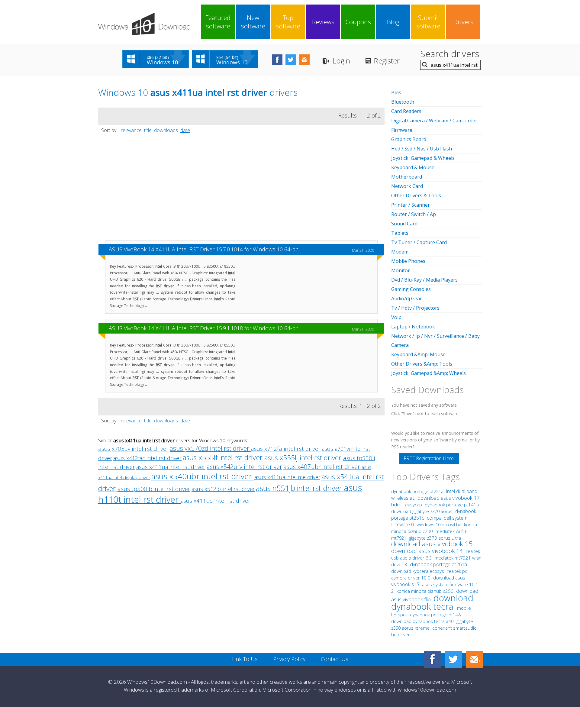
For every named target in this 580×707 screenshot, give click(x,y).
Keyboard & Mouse (412, 167)
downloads (166, 130)
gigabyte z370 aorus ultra (435, 538)
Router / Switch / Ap (413, 214)
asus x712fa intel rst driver (286, 448)
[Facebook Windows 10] (432, 659)
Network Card (407, 186)
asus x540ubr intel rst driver (202, 476)
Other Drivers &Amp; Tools (421, 363)
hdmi (396, 504)
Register (387, 61)
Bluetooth (402, 101)
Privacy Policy (289, 659)
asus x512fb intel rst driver (223, 488)
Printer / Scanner (410, 205)
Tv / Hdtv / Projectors (415, 308)
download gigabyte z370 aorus (422, 511)
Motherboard (406, 176)
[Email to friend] (304, 59)
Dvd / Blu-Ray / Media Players (424, 279)
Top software (288, 21)
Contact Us (334, 659)
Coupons (358, 22)
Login (341, 61)
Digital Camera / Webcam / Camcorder (434, 120)
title (148, 130)
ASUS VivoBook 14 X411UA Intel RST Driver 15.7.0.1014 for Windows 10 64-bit (203, 249)
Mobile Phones (408, 261)
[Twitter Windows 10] (453, 659)
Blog (393, 22)
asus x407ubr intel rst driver (322, 466)
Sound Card (404, 223)
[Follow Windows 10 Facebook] (277, 59)
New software (253, 21)
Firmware (401, 130)
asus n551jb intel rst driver (300, 488)
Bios (396, 92)
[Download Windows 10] (144, 24)
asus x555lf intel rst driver (223, 457)
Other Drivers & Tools (416, 195)
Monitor (400, 270)
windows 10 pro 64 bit (439, 524)
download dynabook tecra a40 (423, 621)
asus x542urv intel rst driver (244, 467)
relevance (131, 130)
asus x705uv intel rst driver (133, 449)
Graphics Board (408, 139)
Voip (396, 317)
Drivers (463, 22)
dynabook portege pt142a (436, 615)
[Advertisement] (241, 189)
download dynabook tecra (432, 602)
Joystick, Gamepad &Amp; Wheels (428, 373)
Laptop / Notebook (413, 326)
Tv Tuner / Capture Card (419, 242)
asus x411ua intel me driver (287, 477)
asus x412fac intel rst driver (147, 458)
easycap (413, 505)
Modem (399, 251)
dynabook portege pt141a (452, 505)
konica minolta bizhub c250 (426, 591)
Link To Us (245, 659)
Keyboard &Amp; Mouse (418, 354)
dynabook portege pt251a (418, 491)
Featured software (217, 21)
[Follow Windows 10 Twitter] (290, 59)
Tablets (399, 233)
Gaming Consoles (411, 289)
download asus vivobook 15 (432, 543)
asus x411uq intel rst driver (215, 500)
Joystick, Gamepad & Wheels (423, 158)
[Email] (474, 659)
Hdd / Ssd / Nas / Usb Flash (421, 148)
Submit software (428, 21)
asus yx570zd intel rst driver (210, 448)
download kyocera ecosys (418, 571)
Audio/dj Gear (406, 298)
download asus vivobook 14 (427, 550)
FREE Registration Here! (429, 458)
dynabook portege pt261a (438, 564)
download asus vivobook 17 (448, 497)
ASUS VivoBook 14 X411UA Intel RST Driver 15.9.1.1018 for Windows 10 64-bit (203, 328)
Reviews (323, 22)
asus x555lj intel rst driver (303, 457)
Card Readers (406, 111)
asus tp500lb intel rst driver (154, 489)
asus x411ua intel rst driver (170, 466)
